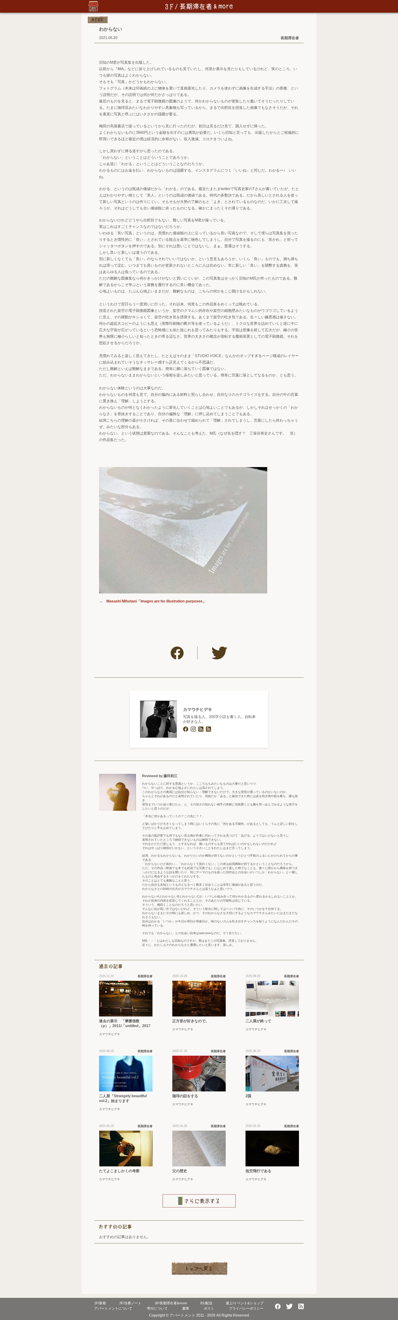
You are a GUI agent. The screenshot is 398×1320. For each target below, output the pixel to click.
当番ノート (130, 1303)
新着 (100, 1303)
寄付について (157, 1308)
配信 (206, 1303)
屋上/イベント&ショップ (244, 1303)
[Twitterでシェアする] (219, 653)
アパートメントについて (113, 1308)
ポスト (209, 1308)
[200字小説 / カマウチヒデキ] (208, 729)
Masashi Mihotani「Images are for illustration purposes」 (156, 601)
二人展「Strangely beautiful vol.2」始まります (123, 1098)
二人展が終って (258, 1021)
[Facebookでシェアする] (177, 653)
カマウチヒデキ (197, 709)
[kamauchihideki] (193, 729)
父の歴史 (179, 1171)
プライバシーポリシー (246, 1308)
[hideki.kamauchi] (185, 729)
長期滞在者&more (171, 1303)
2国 (248, 1096)
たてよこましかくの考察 (119, 1171)
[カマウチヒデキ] (158, 719)
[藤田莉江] (117, 792)
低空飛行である (258, 1171)
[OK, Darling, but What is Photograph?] (200, 729)
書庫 (185, 1308)
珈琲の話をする (185, 1096)
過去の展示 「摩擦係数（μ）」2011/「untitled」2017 (124, 1023)
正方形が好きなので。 (190, 1021)
